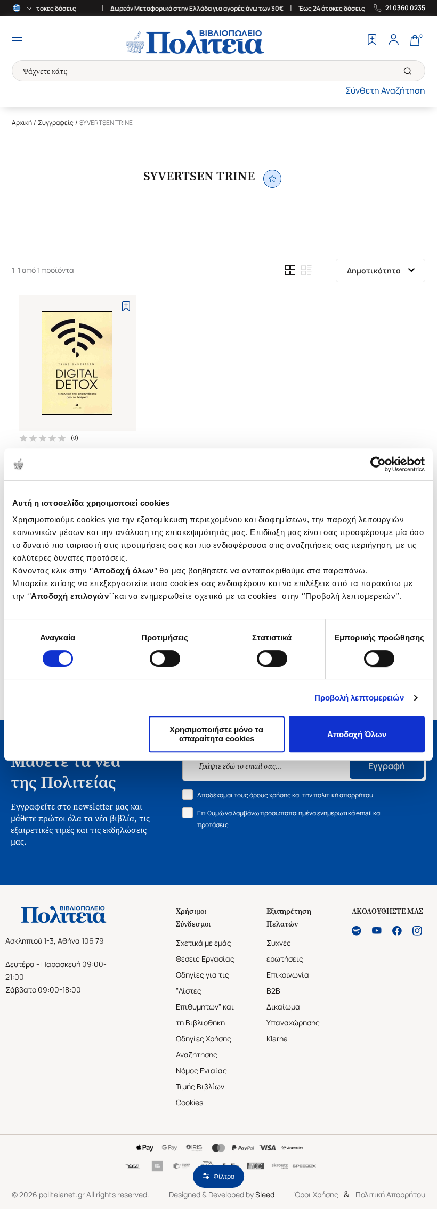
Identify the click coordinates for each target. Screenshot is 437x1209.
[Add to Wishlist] (126, 306)
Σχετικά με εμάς (203, 943)
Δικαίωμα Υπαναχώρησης (293, 1015)
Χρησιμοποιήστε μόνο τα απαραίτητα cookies (216, 734)
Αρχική (22, 122)
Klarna (277, 1038)
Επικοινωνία (287, 975)
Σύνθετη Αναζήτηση (385, 90)
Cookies (189, 1102)
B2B (273, 991)
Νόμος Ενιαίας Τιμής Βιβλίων (201, 1078)
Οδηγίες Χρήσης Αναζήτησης (203, 1046)
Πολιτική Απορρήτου (390, 1194)
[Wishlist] (372, 41)
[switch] (165, 658)
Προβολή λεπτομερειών (359, 697)
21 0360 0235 (405, 8)
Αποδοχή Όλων (356, 734)
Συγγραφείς (56, 122)
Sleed (264, 1194)
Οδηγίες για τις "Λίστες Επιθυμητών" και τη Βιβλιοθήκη (205, 999)
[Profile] (393, 41)
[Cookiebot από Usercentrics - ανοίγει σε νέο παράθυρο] (378, 464)
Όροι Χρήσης (316, 1194)
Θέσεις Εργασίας (205, 959)
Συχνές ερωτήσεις (284, 951)
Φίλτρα (224, 1176)
